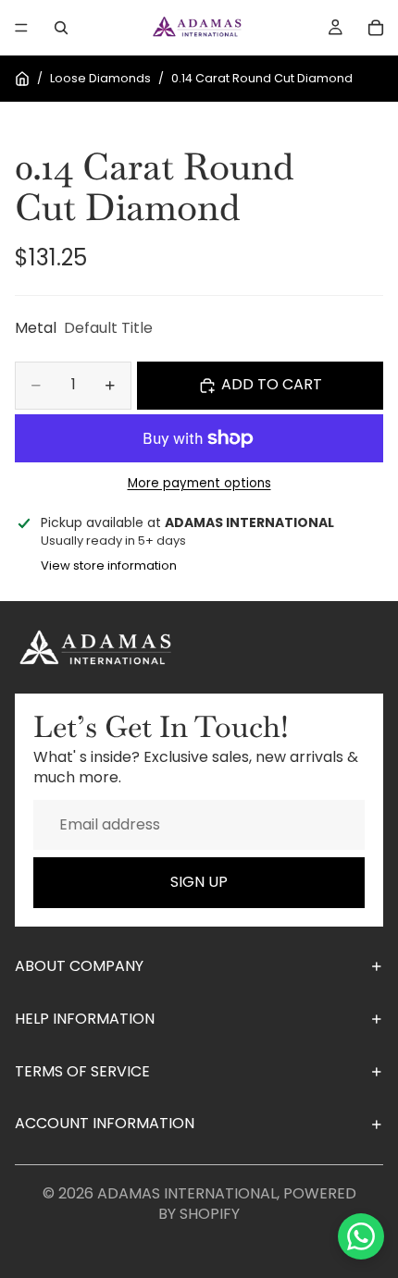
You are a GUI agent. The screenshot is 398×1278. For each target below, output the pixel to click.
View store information (109, 565)
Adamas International (187, 1193)
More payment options (199, 483)
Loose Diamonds (100, 78)
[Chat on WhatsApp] (361, 1236)
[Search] (61, 27)
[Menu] (21, 27)
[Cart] (375, 27)
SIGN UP (199, 881)
